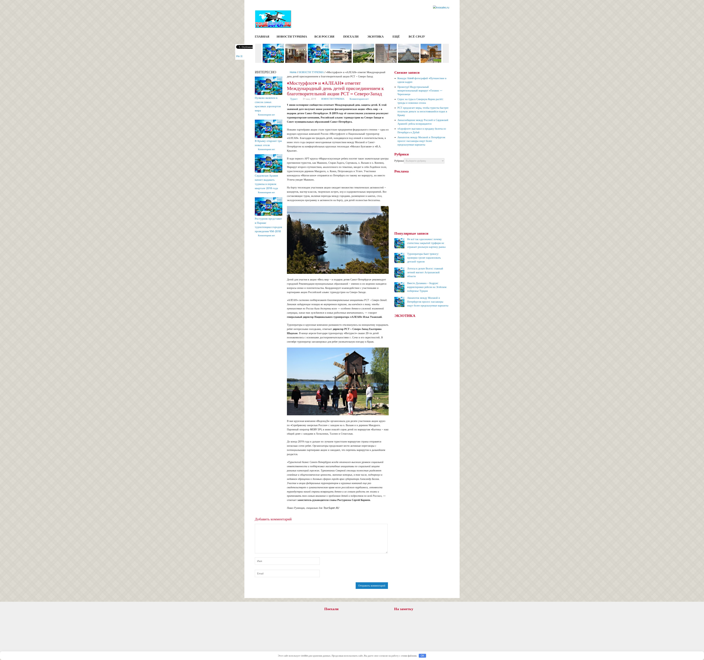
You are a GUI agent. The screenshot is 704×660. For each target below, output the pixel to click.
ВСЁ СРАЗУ (417, 36)
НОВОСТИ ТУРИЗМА (292, 36)
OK (422, 655)
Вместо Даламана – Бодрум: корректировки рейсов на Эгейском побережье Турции (426, 287)
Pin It (239, 56)
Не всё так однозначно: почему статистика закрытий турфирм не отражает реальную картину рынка (426, 243)
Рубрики (399, 160)
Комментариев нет (359, 99)
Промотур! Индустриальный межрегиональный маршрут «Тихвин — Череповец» (419, 90)
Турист (294, 99)
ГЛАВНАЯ (262, 36)
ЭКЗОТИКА (375, 36)
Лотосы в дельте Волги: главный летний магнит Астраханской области (425, 272)
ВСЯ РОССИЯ (324, 36)
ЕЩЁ (396, 36)
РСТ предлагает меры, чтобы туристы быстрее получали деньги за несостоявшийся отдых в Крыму (422, 111)
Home (292, 72)
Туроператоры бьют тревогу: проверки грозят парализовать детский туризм (424, 257)
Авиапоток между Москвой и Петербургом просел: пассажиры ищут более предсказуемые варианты (421, 141)
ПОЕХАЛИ (350, 36)
